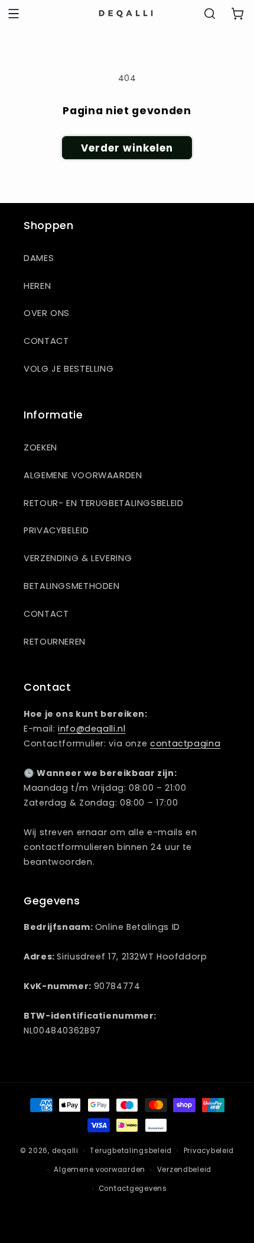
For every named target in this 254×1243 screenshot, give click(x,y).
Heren (37, 286)
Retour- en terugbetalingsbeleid (104, 503)
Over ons (47, 313)
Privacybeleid (56, 530)
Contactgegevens (133, 1188)
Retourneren (55, 642)
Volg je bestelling (68, 369)
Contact (46, 341)
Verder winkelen (127, 148)
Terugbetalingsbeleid (131, 1150)
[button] (13, 13)
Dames (39, 258)
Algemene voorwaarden (83, 475)
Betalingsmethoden (72, 586)
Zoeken (40, 447)
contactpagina (185, 743)
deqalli (65, 1150)
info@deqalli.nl (91, 729)
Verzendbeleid (184, 1169)
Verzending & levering (78, 558)
